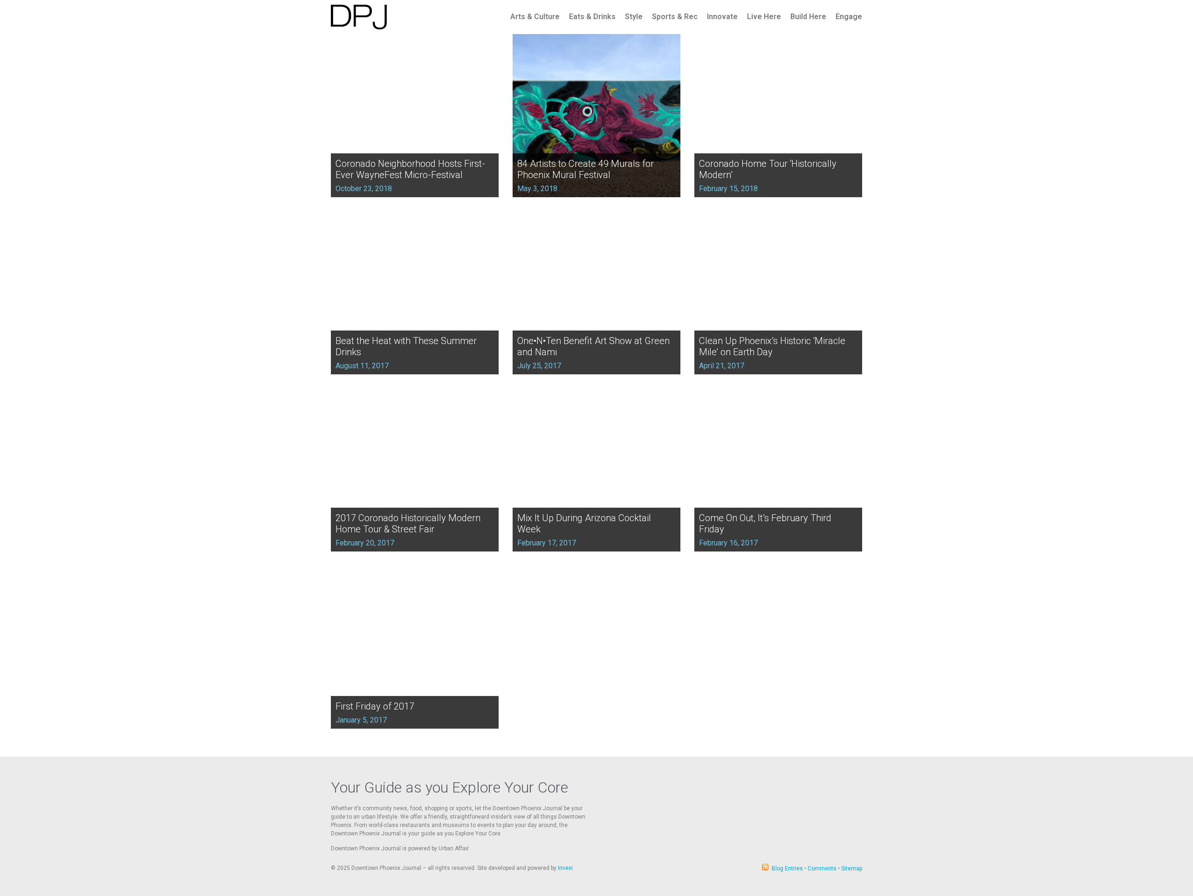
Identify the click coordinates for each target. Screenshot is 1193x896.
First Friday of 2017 (375, 706)
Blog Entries (787, 868)
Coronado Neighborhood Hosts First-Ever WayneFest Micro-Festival (410, 169)
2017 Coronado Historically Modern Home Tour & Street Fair (408, 523)
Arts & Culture (535, 16)
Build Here (808, 16)
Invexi (565, 868)
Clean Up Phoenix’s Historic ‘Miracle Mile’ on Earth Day (772, 346)
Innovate (722, 16)
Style (634, 16)
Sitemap (851, 868)
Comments (822, 868)
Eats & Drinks (592, 16)
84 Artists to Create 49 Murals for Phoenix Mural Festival (585, 169)
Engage (849, 16)
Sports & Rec (675, 16)
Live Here (764, 16)
